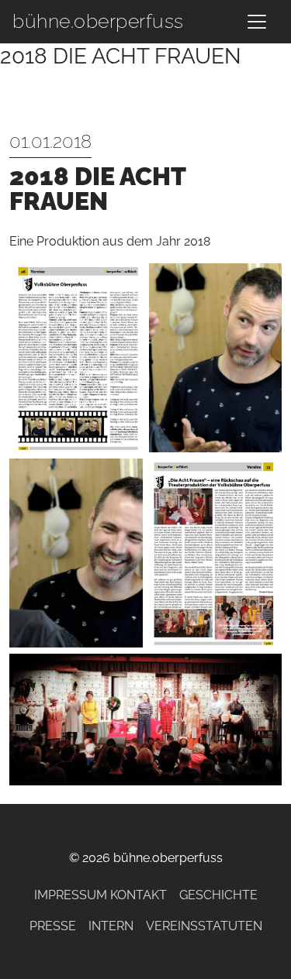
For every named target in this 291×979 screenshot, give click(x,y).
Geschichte (218, 895)
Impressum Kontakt (100, 895)
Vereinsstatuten (204, 926)
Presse (52, 926)
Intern (110, 926)
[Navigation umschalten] (257, 21)
